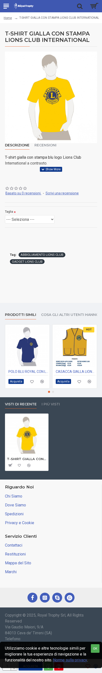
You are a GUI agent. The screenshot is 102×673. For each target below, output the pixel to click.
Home (8, 18)
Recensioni (45, 145)
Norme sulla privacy (70, 660)
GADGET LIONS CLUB (27, 261)
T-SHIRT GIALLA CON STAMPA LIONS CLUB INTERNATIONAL (27, 459)
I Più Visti (51, 404)
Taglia (9, 211)
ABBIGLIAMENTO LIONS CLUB (42, 255)
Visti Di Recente (21, 404)
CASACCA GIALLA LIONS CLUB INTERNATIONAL (76, 372)
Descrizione (17, 145)
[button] (49, 392)
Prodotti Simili (20, 315)
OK (95, 648)
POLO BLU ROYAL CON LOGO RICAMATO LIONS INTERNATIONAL (28, 372)
